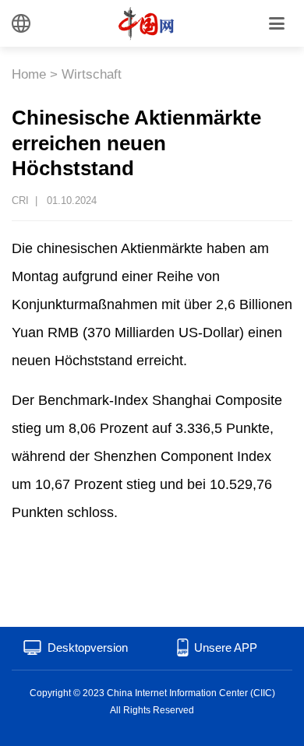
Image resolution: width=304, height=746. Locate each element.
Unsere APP (225, 647)
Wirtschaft (92, 74)
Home (29, 74)
